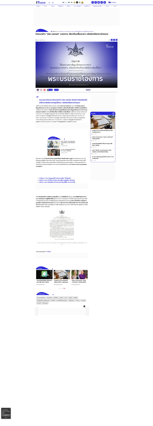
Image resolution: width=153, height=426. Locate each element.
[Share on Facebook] (112, 40)
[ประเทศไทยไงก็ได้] (82, 2)
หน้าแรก (54, 31)
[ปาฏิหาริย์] (77, 2)
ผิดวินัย (53, 300)
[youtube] (98, 2)
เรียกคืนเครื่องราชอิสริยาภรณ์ (43, 300)
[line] (104, 2)
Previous (85, 268)
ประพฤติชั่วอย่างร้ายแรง (62, 300)
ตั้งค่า (6, 417)
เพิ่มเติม (3, 412)
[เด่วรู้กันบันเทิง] (69, 2)
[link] (62, 144)
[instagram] (101, 2)
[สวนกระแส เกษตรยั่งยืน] (79, 2)
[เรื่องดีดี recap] (66, 2)
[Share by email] (116, 40)
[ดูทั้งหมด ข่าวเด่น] (113, 113)
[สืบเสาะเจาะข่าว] (63, 2)
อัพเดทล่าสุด (45, 303)
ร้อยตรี (70, 297)
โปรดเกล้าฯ (49, 297)
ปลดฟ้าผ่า (56, 297)
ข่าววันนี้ (39, 303)
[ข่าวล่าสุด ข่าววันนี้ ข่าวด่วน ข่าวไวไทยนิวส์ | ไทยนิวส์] (41, 2)
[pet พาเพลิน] (71, 2)
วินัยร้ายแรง (71, 300)
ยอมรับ (6, 415)
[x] (95, 2)
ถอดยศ (61, 297)
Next (87, 268)
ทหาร (66, 297)
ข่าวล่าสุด (83, 300)
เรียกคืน (75, 297)
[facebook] (93, 2)
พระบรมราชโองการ (41, 297)
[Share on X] (114, 40)
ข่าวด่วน (77, 300)
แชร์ (109, 40)
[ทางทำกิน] (74, 2)
